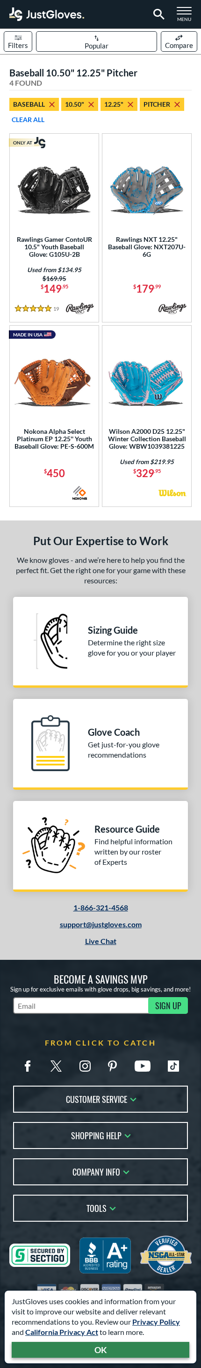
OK (100, 1350)
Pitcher (157, 104)
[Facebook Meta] (27, 1066)
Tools (96, 1207)
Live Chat (100, 941)
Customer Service (96, 1098)
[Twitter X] (56, 1066)
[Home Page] (46, 14)
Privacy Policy (156, 1321)
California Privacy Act (61, 1331)
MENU (187, 16)
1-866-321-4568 (100, 907)
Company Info (96, 1171)
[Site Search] (157, 14)
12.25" (113, 104)
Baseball (29, 104)
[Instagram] (85, 1066)
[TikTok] (173, 1066)
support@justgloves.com (101, 924)
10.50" (74, 104)
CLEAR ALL (28, 119)
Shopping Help (96, 1134)
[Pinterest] (112, 1066)
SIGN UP (168, 1005)
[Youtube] (143, 1066)
